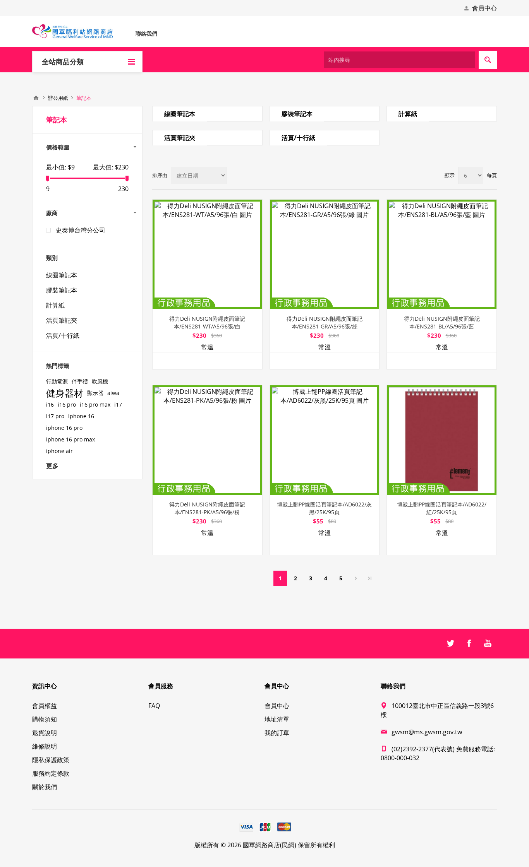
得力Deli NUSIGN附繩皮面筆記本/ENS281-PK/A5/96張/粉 (207, 508)
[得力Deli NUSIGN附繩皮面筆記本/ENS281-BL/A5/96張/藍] (442, 254)
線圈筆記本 (179, 113)
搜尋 (488, 60)
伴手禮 (80, 381)
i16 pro (67, 404)
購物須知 (44, 719)
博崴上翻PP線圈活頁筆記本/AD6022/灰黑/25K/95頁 (324, 508)
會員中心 (484, 8)
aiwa (113, 393)
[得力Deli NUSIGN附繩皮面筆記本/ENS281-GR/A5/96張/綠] (325, 254)
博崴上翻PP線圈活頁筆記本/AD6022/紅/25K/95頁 (441, 508)
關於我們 (44, 787)
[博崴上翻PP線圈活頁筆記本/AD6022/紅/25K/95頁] (442, 440)
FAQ (154, 705)
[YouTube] (487, 643)
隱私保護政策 (50, 760)
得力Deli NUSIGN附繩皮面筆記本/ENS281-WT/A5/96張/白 (207, 322)
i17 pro (55, 416)
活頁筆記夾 (179, 137)
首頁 (36, 98)
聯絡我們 (146, 33)
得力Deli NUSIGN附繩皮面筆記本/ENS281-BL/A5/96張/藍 (442, 322)
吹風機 (100, 381)
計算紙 (407, 113)
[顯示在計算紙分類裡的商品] (441, 107)
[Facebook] (469, 643)
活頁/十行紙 (298, 137)
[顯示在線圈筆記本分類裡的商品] (207, 107)
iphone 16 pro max (70, 439)
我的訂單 (276, 732)
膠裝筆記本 (297, 113)
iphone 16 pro (64, 427)
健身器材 (64, 393)
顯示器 (95, 393)
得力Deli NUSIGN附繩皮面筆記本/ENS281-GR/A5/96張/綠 (324, 322)
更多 (52, 466)
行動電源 (57, 381)
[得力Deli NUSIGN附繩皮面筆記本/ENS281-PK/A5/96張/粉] (207, 440)
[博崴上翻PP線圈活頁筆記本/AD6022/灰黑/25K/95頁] (325, 440)
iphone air (59, 451)
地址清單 (276, 719)
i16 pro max (95, 404)
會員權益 (44, 705)
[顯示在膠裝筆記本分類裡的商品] (325, 107)
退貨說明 (44, 732)
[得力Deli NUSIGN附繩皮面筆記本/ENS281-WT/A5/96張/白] (207, 254)
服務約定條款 (50, 773)
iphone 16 (81, 416)
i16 (50, 404)
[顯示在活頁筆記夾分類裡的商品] (207, 131)
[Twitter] (450, 643)
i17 (118, 404)
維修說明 (44, 746)
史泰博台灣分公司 (80, 230)
